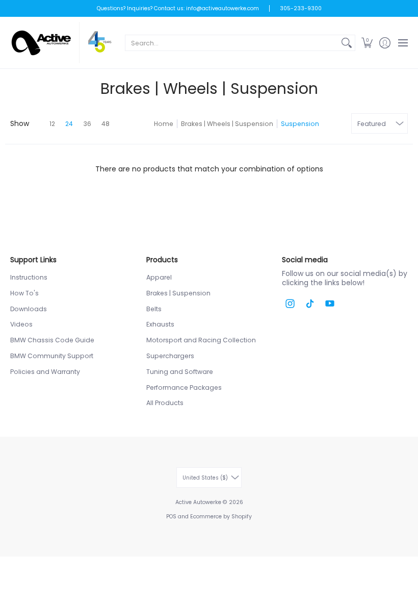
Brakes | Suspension (178, 293)
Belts (154, 309)
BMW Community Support (51, 356)
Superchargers (170, 356)
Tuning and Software (179, 371)
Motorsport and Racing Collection (201, 340)
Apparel (159, 277)
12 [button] (52, 123)
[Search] (346, 43)
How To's (24, 293)
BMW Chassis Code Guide (52, 340)
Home (163, 123)
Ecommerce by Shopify (221, 516)
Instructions (28, 277)
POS (171, 516)
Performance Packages (184, 387)
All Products (165, 402)
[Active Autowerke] (61, 42)
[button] (367, 42)
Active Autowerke (198, 502)
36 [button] (87, 123)
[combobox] (231, 43)
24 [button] (69, 123)
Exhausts (160, 324)
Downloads (28, 309)
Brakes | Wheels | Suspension (227, 123)
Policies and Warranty (45, 371)
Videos (21, 324)
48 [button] (105, 123)
